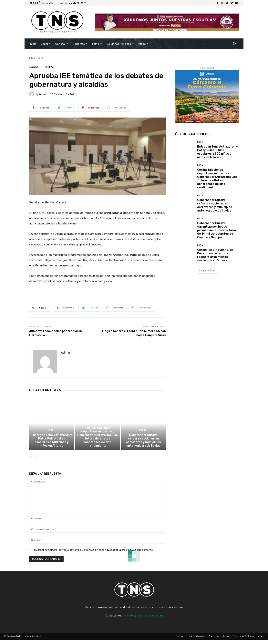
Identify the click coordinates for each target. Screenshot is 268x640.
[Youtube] (236, 3)
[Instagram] (222, 3)
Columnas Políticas (243, 636)
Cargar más (205, 270)
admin (43, 94)
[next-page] (38, 456)
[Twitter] (227, 3)
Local (41, 57)
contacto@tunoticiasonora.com (143, 615)
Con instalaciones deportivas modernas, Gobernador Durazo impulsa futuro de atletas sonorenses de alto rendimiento (97, 436)
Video (261, 636)
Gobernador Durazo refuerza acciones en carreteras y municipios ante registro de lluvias (143, 440)
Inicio (32, 57)
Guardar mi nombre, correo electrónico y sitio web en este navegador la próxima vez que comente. (93, 549)
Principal (47, 67)
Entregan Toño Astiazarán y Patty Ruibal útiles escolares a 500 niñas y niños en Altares (51, 440)
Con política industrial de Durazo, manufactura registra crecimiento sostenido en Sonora (215, 255)
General (200, 636)
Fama (226, 636)
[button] (234, 43)
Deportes (214, 636)
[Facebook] (217, 3)
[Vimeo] (231, 3)
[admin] (32, 94)
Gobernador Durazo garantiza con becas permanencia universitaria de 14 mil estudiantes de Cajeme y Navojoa (216, 230)
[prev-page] (31, 456)
